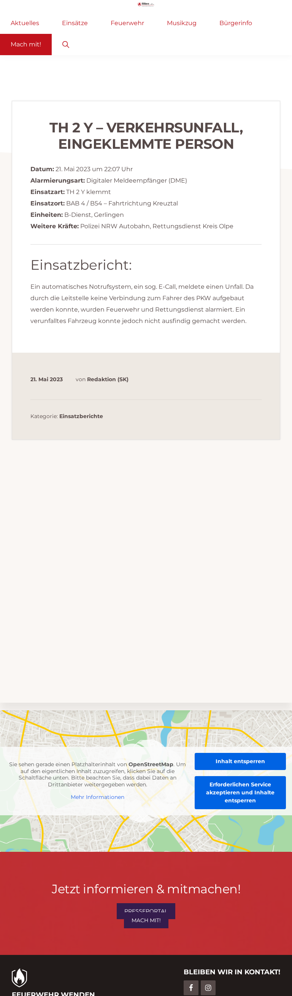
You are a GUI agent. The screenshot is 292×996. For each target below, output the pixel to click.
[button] (65, 44)
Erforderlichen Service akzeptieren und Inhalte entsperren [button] (240, 792)
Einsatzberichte (81, 416)
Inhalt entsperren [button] (240, 761)
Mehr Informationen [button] (97, 797)
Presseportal (146, 911)
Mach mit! (146, 920)
